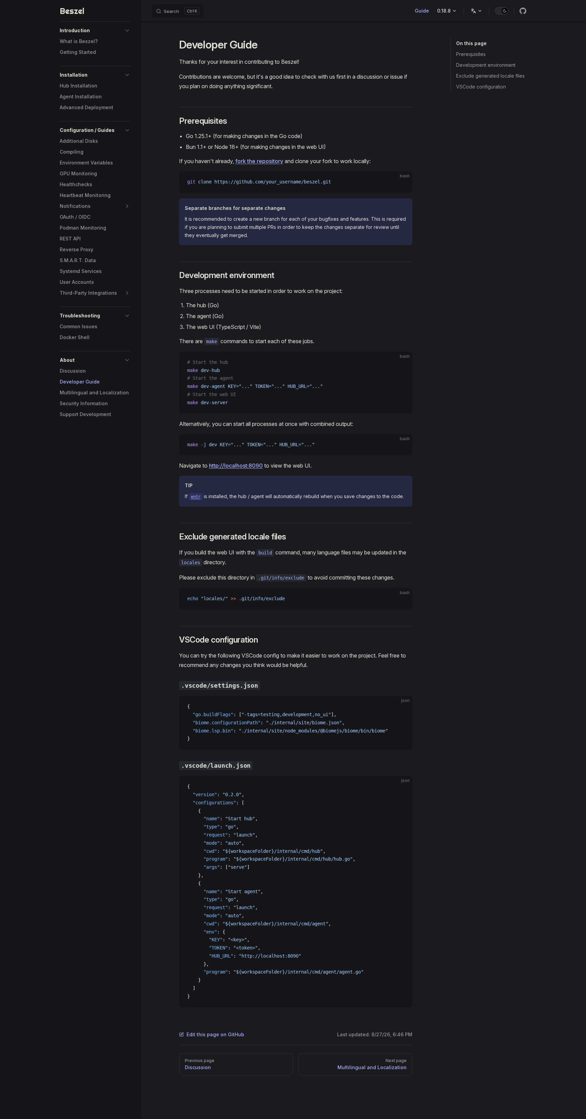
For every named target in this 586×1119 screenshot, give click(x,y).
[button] (95, 30)
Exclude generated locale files (490, 76)
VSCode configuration (481, 87)
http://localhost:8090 (236, 465)
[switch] (501, 11)
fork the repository (259, 161)
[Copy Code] (401, 182)
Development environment (485, 65)
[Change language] (476, 11)
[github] (523, 11)
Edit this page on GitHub (215, 1034)
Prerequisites (471, 54)
